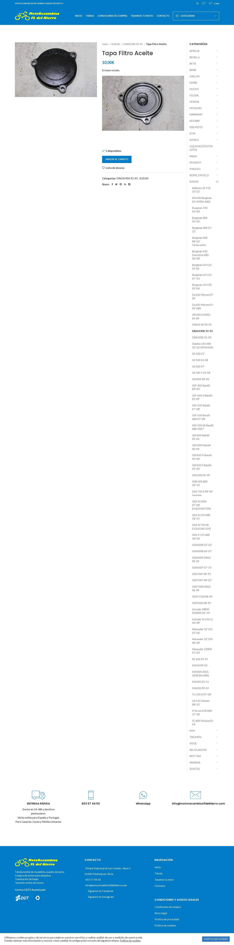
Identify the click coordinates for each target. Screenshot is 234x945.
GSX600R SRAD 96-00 (201, 559)
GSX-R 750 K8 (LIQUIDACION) (201, 526)
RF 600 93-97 (200, 659)
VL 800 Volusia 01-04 (203, 722)
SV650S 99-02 (200, 688)
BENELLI (194, 57)
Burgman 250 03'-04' (199, 209)
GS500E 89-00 (200, 379)
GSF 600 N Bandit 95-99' (202, 397)
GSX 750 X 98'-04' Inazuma (202, 493)
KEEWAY (194, 120)
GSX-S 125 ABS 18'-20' (201, 536)
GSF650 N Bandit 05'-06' (202, 457)
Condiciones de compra (168, 906)
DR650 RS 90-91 (202, 324)
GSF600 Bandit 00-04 (201, 437)
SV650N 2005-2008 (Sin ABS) (200, 673)
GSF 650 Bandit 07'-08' (201, 407)
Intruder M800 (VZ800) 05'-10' (201, 611)
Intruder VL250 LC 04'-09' (202, 621)
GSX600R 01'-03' (202, 544)
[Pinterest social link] (121, 184)
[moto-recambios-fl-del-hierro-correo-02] (195, 795)
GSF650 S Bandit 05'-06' (201, 467)
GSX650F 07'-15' (202, 567)
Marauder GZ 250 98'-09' (202, 641)
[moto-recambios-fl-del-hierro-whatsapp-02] (143, 795)
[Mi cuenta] (197, 3)
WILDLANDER (198, 749)
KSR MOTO (196, 127)
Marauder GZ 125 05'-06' (202, 631)
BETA (192, 63)
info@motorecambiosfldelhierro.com (106, 885)
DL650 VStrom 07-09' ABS (203, 306)
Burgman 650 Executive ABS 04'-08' (200, 255)
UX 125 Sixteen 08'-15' (201, 702)
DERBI (193, 82)
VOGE (193, 743)
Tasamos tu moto (164, 879)
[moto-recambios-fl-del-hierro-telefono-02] (91, 795)
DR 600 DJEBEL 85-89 (201, 316)
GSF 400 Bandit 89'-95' (201, 387)
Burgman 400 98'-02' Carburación (199, 241)
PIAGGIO (194, 168)
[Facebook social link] (112, 184)
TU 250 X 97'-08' (201, 694)
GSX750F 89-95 (201, 573)
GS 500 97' (198, 366)
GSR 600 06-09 (201, 475)
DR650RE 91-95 (201, 337)
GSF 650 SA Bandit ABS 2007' (203, 427)
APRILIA (194, 50)
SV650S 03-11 (200, 681)
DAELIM (194, 76)
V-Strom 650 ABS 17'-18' (202, 712)
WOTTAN (195, 756)
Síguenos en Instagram (101, 896)
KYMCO (194, 139)
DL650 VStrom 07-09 (203, 296)
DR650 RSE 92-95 (133, 44)
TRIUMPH (195, 737)
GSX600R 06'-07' (202, 551)
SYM (192, 730)
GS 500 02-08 (200, 360)
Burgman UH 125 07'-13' (202, 276)
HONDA (194, 101)
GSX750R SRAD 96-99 (201, 588)
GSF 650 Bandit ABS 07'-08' (201, 417)
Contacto (160, 885)
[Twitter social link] (116, 184)
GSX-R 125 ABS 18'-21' (201, 516)
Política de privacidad (167, 919)
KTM (192, 133)
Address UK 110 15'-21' (201, 189)
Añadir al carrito (117, 159)
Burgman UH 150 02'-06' (202, 286)
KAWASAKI (195, 114)
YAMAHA (194, 762)
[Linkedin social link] (125, 184)
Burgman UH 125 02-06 (202, 266)
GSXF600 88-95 (201, 602)
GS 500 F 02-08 (201, 372)
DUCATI (194, 89)
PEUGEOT (195, 162)
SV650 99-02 (199, 665)
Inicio (105, 44)
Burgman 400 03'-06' (199, 219)
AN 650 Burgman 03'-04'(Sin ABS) (202, 199)
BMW (192, 69)
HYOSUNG (195, 108)
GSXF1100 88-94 (202, 596)
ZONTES (194, 768)
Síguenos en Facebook (100, 890)
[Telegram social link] (129, 184)
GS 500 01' (198, 353)
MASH (193, 156)
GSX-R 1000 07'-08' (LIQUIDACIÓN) (201, 505)
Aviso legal (161, 913)
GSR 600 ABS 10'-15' (199, 483)
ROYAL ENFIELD (199, 175)
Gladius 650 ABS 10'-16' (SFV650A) (202, 345)
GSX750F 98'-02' (202, 580)
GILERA (194, 95)
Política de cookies (165, 925)
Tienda (158, 873)
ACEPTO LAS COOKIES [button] (216, 939)
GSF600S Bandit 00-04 (201, 447)
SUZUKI (116, 44)
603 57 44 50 (93, 879)
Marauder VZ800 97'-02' (202, 651)
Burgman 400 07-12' (202, 229)
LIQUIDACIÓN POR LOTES (201, 148)
